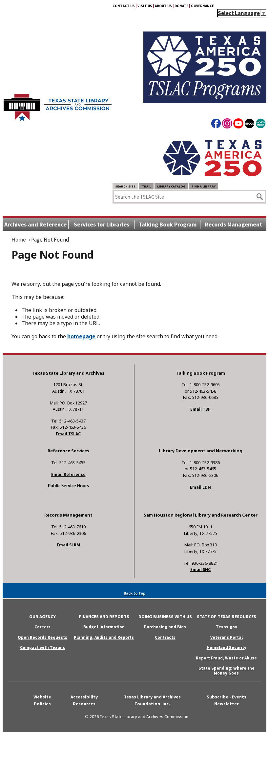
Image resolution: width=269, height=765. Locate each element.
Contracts (165, 637)
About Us (163, 6)
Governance (202, 6)
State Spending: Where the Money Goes (226, 670)
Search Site (125, 186)
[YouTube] (238, 124)
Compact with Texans (42, 647)
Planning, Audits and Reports (104, 637)
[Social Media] (261, 124)
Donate (181, 6)
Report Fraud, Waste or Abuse (226, 658)
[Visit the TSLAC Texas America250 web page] (204, 101)
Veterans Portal (226, 637)
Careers (42, 627)
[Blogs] (249, 124)
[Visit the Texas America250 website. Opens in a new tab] (212, 177)
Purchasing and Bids (165, 627)
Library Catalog (171, 186)
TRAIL (146, 186)
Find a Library (204, 186)
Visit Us (144, 6)
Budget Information (104, 627)
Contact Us (124, 6)
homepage (81, 336)
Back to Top (134, 593)
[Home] (58, 104)
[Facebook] (216, 124)
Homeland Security (226, 647)
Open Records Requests (42, 637)
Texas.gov (226, 627)
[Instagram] (227, 124)
